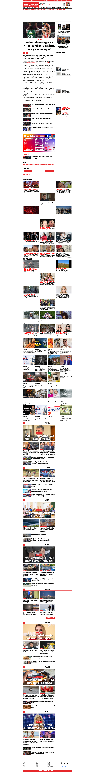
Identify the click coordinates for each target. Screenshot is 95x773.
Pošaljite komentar (49, 171)
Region (24, 570)
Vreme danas (33, 9)
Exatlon (24, 476)
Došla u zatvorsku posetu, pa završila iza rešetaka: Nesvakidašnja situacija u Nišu (39, 559)
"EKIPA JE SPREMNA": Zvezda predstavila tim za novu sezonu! (41, 123)
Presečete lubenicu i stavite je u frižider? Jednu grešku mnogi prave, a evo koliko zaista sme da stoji (47, 696)
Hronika (44, 7)
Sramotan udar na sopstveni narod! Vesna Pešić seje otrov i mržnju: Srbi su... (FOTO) (31, 452)
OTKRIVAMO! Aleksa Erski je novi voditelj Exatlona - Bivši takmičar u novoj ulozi (42, 485)
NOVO (24, 7)
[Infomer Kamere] (42, 4)
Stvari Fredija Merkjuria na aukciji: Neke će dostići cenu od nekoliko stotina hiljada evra (47, 652)
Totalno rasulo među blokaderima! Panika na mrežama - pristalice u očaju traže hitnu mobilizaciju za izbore (42, 458)
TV (23, 764)
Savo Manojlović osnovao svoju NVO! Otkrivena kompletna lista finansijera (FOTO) (39, 438)
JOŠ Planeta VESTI (50, 617)
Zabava (56, 7)
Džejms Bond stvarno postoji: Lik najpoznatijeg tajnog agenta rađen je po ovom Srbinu (43, 662)
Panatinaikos (46, 164)
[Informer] (47, 4)
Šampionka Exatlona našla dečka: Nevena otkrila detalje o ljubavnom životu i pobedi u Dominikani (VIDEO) (43, 495)
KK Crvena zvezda (39, 164)
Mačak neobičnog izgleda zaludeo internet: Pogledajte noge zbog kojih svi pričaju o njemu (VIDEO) (31, 696)
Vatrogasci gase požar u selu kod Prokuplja (38, 534)
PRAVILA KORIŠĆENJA (50, 766)
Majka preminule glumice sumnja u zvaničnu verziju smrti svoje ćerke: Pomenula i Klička (39, 637)
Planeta (53, 7)
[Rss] (66, 763)
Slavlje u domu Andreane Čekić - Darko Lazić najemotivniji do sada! (47, 740)
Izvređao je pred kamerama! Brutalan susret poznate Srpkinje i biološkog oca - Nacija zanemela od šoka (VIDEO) (30, 742)
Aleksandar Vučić (26, 9)
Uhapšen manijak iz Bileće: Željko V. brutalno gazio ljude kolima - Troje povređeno (30, 574)
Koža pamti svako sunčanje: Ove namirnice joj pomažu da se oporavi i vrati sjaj (43, 706)
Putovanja (39, 677)
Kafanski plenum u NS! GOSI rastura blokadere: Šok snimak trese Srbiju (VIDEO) (64, 33)
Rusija (57, 9)
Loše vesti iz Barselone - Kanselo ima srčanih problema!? (41, 118)
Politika (27, 7)
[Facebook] (60, 763)
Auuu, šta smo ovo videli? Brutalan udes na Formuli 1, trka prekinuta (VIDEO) (31, 0)
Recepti (53, 9)
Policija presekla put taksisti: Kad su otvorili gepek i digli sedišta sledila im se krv (47, 574)
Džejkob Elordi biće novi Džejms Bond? (30, 651)
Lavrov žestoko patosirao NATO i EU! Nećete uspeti (30, 601)
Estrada (39, 721)
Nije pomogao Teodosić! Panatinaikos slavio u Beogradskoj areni (42, 113)
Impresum (49, 765)
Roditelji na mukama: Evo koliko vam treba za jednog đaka (39, 515)
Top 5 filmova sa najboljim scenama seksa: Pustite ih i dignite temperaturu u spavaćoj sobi (41, 657)
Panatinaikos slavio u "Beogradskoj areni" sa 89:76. (38, 62)
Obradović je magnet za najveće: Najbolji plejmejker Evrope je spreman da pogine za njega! (41, 157)
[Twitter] (61, 763)
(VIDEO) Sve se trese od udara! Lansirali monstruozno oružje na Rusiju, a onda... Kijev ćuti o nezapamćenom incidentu (29, 613)
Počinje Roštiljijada (43, 526)
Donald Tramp (62, 9)
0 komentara (29, 171)
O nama (49, 763)
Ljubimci (24, 693)
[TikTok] (67, 763)
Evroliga (33, 164)
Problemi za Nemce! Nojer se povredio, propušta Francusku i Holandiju (43, 104)
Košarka (29, 164)
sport (25, 164)
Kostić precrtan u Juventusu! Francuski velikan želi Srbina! (41, 109)
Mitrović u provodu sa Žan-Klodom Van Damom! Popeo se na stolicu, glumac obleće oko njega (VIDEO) (58, 0)
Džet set (63, 7)
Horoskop (38, 9)
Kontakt (48, 764)
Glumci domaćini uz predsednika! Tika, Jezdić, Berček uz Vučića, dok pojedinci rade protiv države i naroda (47, 452)
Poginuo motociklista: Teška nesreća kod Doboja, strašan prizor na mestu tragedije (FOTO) (42, 584)
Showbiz (39, 632)
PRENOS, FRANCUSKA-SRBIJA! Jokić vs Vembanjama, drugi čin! (42, 127)
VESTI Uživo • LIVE (52, 770)
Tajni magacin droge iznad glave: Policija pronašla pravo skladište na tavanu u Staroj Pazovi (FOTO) (43, 579)
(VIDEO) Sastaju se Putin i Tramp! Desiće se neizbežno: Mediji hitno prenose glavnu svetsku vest (46, 613)
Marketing (49, 762)
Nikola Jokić (49, 9)
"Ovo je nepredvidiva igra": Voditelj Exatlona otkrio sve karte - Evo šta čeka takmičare (30, 480)
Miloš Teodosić (52, 164)
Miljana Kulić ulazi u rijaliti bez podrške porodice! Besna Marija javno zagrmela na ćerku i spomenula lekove (43, 753)
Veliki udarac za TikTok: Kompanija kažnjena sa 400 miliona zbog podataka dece (42, 702)
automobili (43, 9)
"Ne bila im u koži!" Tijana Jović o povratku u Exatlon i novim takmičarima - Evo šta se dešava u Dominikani (41, 490)
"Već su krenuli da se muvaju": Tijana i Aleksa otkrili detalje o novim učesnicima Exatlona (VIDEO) (47, 480)
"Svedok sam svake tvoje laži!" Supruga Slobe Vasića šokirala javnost (43, 747)
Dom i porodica (42, 693)
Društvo (41, 7)
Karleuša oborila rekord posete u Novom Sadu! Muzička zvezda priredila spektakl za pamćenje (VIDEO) (39, 726)
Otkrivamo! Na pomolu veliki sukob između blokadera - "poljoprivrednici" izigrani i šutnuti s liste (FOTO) (40, 462)
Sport (36, 762)
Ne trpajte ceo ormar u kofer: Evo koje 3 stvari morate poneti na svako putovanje (39, 682)
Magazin (59, 7)
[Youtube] (64, 763)
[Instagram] (63, 763)
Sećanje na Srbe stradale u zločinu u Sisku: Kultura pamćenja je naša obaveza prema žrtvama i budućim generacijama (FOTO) (42, 539)
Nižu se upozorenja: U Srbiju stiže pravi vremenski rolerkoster (30, 528)
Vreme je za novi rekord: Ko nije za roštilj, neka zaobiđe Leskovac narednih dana (47, 529)
